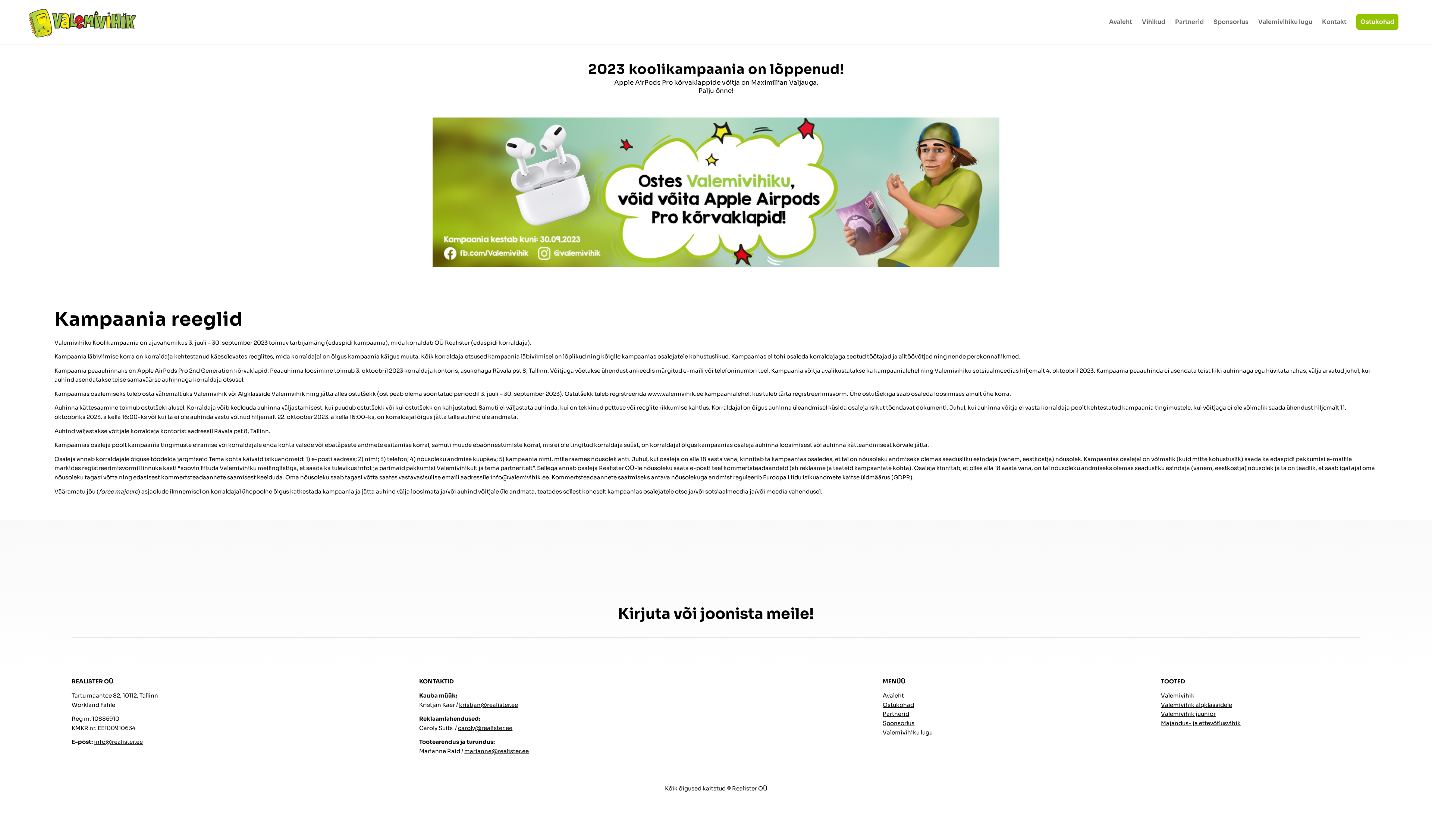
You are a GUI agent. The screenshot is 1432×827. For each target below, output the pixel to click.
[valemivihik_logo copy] (82, 22)
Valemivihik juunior (1188, 713)
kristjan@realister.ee (488, 704)
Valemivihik (1177, 695)
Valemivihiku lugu (908, 732)
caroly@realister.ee (485, 728)
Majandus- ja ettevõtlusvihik (1201, 723)
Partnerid (896, 713)
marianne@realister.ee (496, 751)
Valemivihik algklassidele (1196, 704)
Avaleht (893, 695)
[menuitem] (1120, 22)
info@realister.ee (118, 741)
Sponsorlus (898, 723)
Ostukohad (898, 704)
